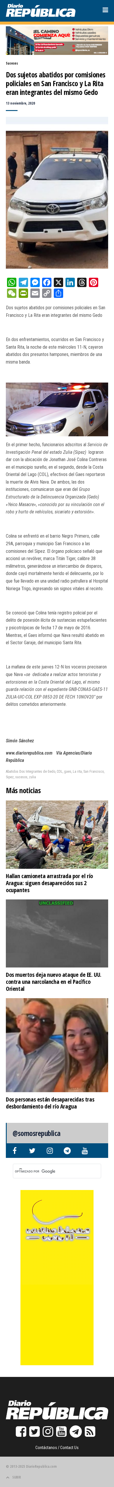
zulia (32, 777)
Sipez (10, 777)
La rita (77, 771)
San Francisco (93, 771)
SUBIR (16, 1477)
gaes (67, 771)
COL (60, 771)
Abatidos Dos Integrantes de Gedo (30, 771)
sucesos (21, 777)
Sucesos (12, 63)
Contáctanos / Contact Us (57, 1447)
